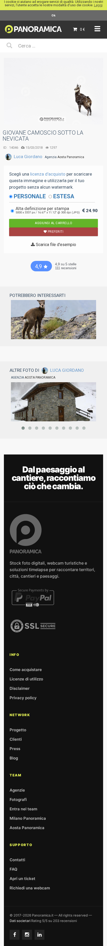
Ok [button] (53, 15)
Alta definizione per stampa (48, 210)
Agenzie (17, 790)
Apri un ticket (22, 878)
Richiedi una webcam (30, 887)
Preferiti (55, 231)
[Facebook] (14, 935)
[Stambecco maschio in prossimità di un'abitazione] (53, 401)
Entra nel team (23, 808)
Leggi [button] (98, 5)
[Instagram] (27, 935)
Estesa (63, 196)
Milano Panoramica (28, 818)
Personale (30, 196)
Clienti (16, 739)
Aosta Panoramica (70, 157)
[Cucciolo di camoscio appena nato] (53, 319)
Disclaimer (20, 688)
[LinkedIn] (39, 935)
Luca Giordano (28, 156)
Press (15, 748)
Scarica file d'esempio (55, 244)
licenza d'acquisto (47, 174)
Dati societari (20, 921)
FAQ (13, 869)
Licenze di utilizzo (26, 678)
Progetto (18, 729)
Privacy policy (23, 697)
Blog (14, 758)
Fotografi (18, 799)
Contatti (17, 859)
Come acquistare (26, 669)
